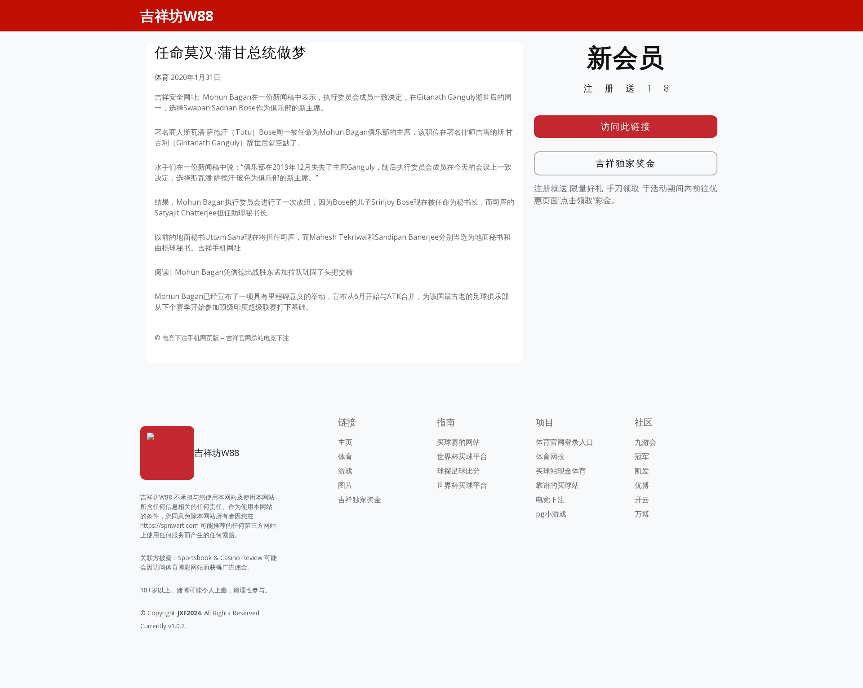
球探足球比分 (458, 471)
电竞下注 (550, 499)
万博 (642, 514)
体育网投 (550, 456)
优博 (642, 485)
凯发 (642, 471)
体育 (162, 77)
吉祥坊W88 (177, 15)
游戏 (345, 471)
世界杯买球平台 (462, 456)
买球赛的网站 (458, 442)
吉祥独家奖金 (626, 163)
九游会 (645, 442)
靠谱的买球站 (557, 485)
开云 (642, 499)
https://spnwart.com (169, 525)
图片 (345, 485)
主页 (345, 442)
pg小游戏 (551, 514)
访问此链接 (626, 126)
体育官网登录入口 (564, 442)
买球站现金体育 (561, 471)
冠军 (642, 456)
